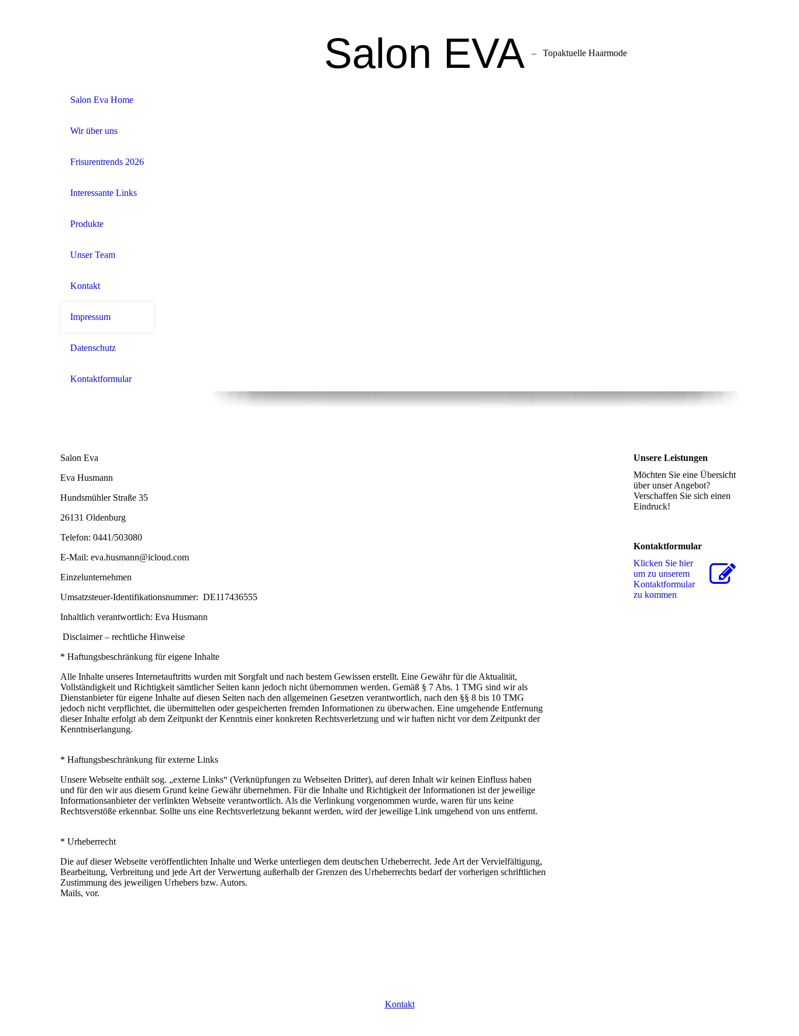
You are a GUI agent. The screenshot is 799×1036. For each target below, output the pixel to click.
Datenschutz (93, 348)
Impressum (90, 317)
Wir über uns (94, 131)
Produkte (87, 224)
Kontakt (85, 286)
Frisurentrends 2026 (107, 162)
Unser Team (92, 255)
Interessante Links (103, 193)
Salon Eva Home (101, 100)
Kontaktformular (101, 379)
